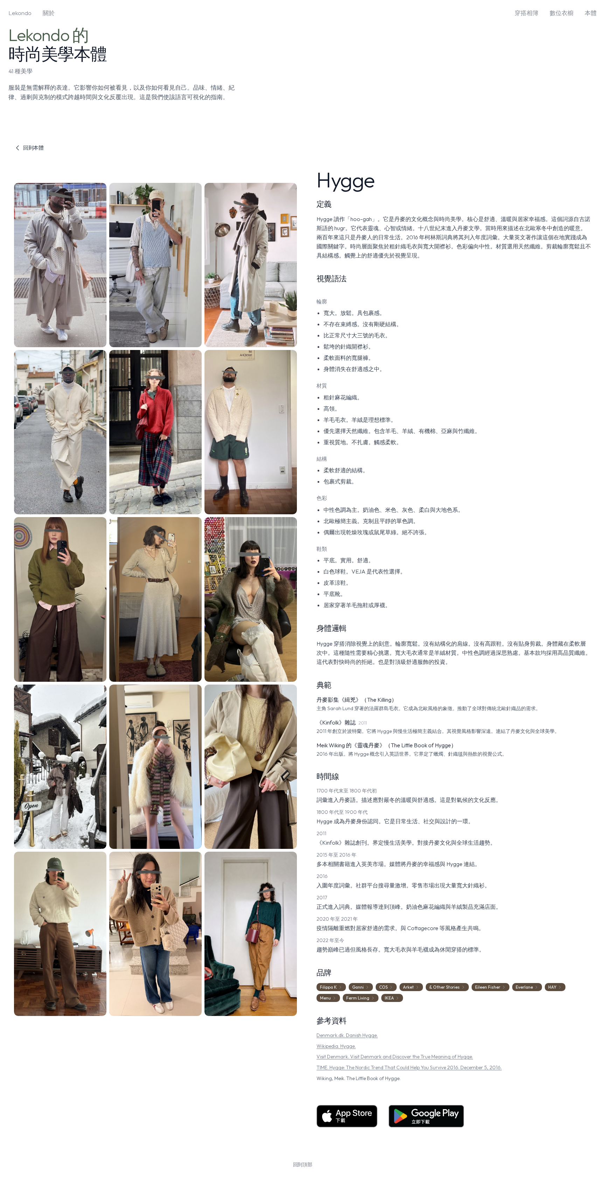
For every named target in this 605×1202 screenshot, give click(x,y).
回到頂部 (302, 1164)
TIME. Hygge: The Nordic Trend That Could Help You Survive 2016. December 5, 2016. (409, 1067)
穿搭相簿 (526, 12)
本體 (591, 12)
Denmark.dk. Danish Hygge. (347, 1035)
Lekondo (20, 12)
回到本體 (33, 147)
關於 (49, 12)
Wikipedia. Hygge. (336, 1046)
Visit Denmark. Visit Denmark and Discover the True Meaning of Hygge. (395, 1056)
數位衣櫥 (561, 12)
